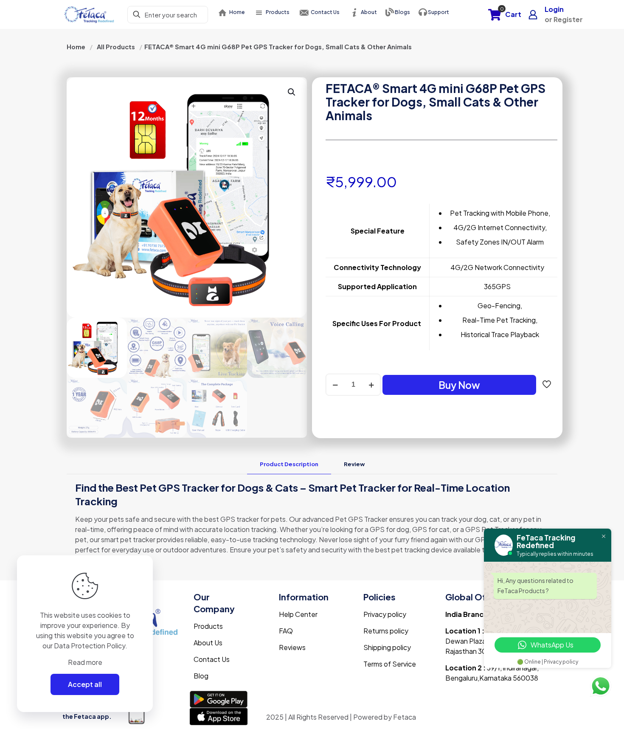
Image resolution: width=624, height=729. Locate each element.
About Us (208, 642)
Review (354, 464)
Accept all (85, 684)
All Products (116, 47)
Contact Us (212, 659)
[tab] (289, 464)
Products (208, 626)
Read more (85, 662)
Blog (201, 675)
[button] (292, 92)
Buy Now (459, 385)
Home (76, 47)
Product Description (289, 464)
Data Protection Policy (89, 645)
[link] (218, 699)
